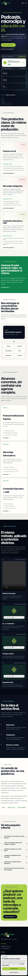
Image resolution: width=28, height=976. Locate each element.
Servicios (3, 954)
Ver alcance (6, 437)
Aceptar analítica (14, 968)
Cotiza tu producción (8, 45)
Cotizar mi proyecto (10, 916)
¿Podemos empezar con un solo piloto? (14, 849)
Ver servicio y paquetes (9, 173)
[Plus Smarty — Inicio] (6, 3)
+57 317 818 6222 (5, 948)
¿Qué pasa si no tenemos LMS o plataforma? (14, 862)
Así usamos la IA (5, 287)
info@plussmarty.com (6, 946)
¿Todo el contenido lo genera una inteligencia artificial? (14, 843)
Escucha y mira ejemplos (8, 49)
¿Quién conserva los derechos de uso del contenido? (14, 868)
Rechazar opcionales (14, 972)
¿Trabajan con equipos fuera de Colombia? (14, 856)
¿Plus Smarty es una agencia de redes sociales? (14, 837)
